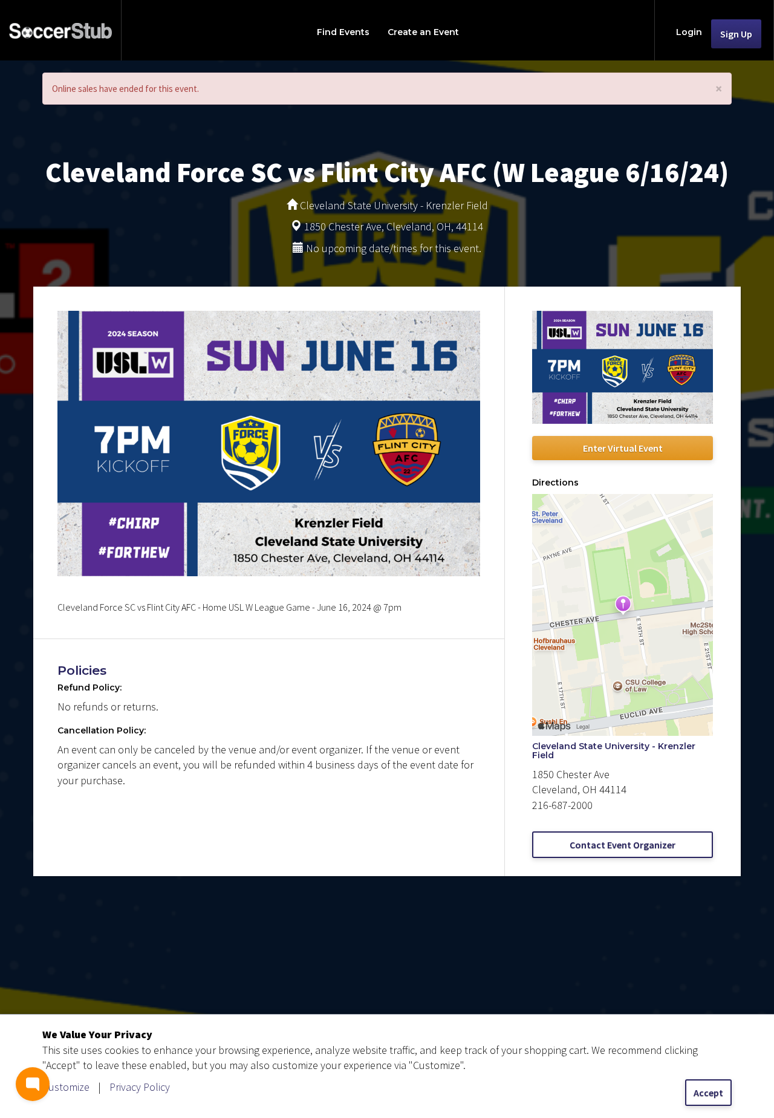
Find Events (343, 32)
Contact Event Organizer (622, 845)
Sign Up (736, 34)
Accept (708, 1093)
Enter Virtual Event (623, 448)
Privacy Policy (139, 1087)
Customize (65, 1087)
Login (689, 32)
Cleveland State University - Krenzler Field (613, 751)
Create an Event (423, 32)
